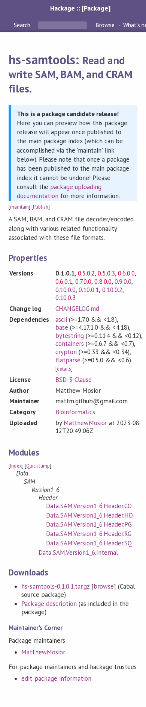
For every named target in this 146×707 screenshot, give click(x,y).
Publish (40, 207)
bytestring (69, 336)
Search (23, 25)
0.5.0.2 (86, 273)
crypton (66, 352)
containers (69, 343)
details (64, 369)
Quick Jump (38, 466)
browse (104, 586)
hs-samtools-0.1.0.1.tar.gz (55, 586)
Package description (48, 604)
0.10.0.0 (65, 290)
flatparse (67, 360)
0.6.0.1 (63, 281)
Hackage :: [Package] (80, 8)
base (61, 327)
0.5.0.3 (106, 273)
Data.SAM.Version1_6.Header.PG (89, 524)
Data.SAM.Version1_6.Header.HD (89, 515)
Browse (105, 25)
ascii (61, 319)
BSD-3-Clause (73, 379)
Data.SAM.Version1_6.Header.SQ (89, 543)
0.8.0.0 (102, 281)
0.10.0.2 (112, 290)
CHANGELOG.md (77, 308)
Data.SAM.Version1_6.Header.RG (88, 534)
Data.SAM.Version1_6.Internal (78, 552)
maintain (19, 207)
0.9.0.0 (123, 281)
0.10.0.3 (65, 298)
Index (16, 466)
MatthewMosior (85, 423)
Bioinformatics (75, 412)
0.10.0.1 (89, 290)
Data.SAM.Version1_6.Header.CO (89, 506)
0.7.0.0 (83, 281)
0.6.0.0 (126, 273)
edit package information (56, 678)
